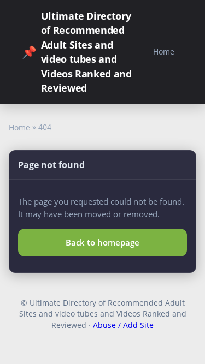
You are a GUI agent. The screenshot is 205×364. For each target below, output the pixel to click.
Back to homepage (102, 242)
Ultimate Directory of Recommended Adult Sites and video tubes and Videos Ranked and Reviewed (77, 51)
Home (163, 51)
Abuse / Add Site (123, 325)
